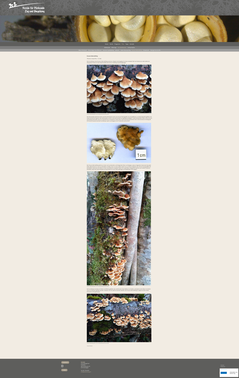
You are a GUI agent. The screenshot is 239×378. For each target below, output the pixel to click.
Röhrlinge (113, 47)
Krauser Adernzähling (137, 50)
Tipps (126, 44)
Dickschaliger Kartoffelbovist (95, 50)
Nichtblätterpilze (122, 47)
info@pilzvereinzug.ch (86, 372)
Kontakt (132, 44)
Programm (117, 44)
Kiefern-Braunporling (126, 50)
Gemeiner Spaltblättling (108, 50)
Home (106, 44)
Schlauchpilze (131, 47)
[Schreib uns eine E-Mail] (62, 366)
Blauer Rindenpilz (83, 50)
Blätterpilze (107, 47)
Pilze (123, 44)
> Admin (64, 370)
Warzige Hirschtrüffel (155, 50)
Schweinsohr (146, 50)
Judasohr (117, 50)
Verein (111, 44)
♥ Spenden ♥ (65, 362)
